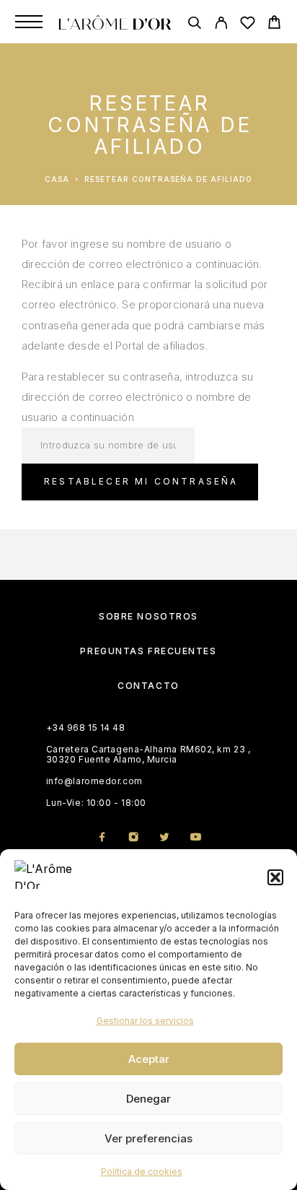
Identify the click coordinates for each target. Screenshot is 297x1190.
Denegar (148, 1099)
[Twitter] (163, 838)
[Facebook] (102, 838)
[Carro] (274, 24)
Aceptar (148, 1059)
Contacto (148, 685)
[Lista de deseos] (247, 25)
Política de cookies (141, 1171)
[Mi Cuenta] (221, 25)
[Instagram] (133, 838)
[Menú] (29, 21)
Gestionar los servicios (145, 1020)
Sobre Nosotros (148, 616)
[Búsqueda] (194, 25)
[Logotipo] (115, 21)
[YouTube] (194, 838)
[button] (275, 877)
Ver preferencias (148, 1138)
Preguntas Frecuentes (148, 651)
